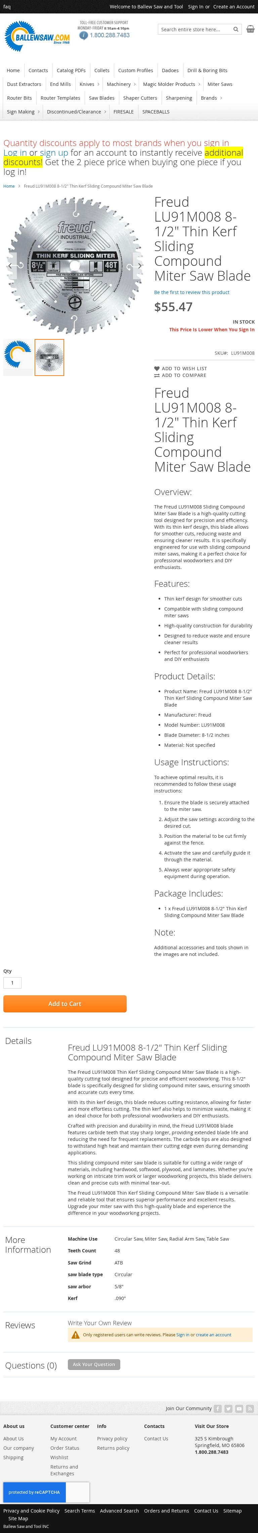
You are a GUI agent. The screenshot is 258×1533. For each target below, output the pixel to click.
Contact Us (156, 1438)
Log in (15, 152)
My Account (63, 1438)
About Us (13, 1438)
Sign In (196, 6)
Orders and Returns (166, 1510)
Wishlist (59, 1457)
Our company (18, 1448)
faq (7, 6)
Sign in (182, 1335)
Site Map (18, 1518)
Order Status (64, 1448)
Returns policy (113, 1448)
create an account (213, 1335)
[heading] (34, 1127)
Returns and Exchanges (64, 1470)
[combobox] (200, 29)
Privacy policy (112, 1438)
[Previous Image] (10, 265)
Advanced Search (119, 1510)
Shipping (13, 1457)
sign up (54, 152)
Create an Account (234, 6)
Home (9, 186)
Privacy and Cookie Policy (31, 1510)
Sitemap (232, 1510)
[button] (18, 357)
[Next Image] (139, 265)
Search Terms (79, 1510)
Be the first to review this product (191, 292)
